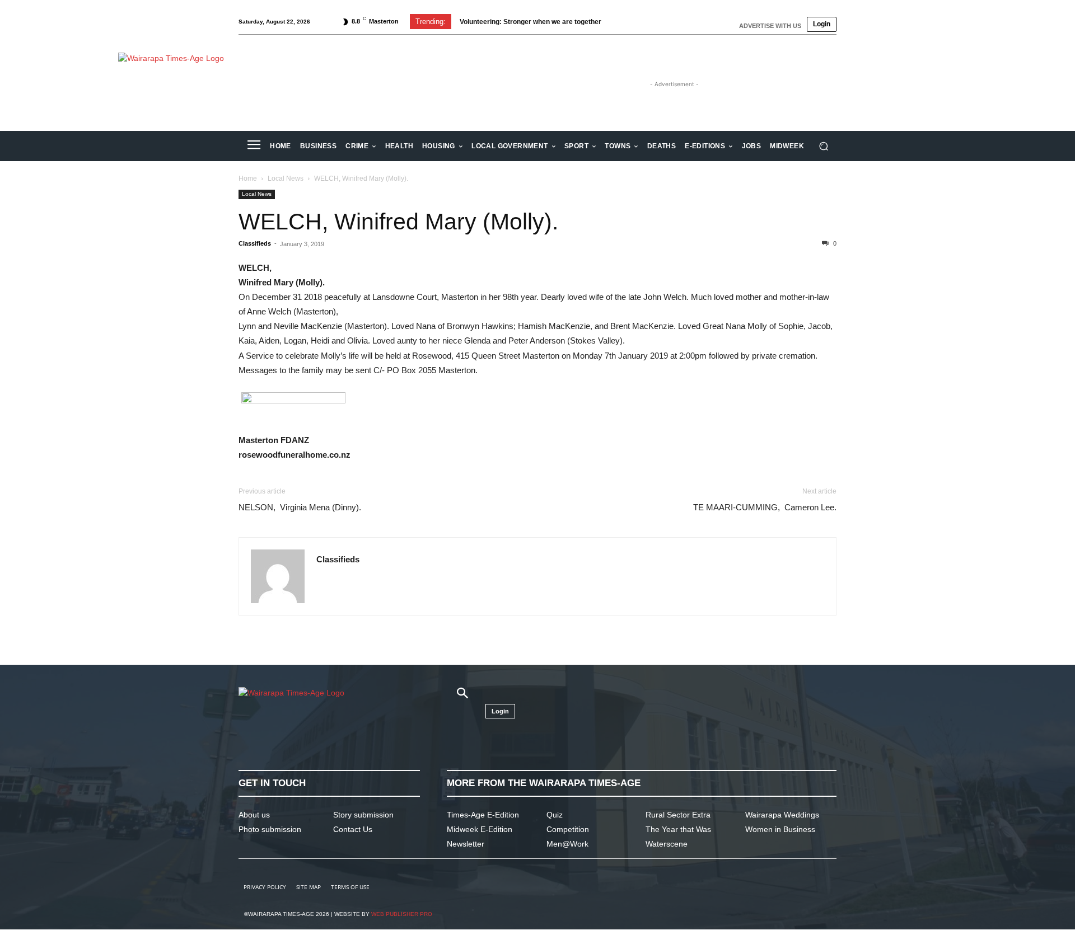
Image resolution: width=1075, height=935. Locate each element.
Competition (567, 829)
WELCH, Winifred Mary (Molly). (398, 221)
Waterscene (667, 843)
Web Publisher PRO (401, 914)
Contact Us (352, 829)
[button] (823, 146)
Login (821, 24)
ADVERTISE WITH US (770, 25)
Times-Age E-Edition (483, 814)
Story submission (363, 814)
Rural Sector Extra (678, 814)
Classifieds (255, 243)
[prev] (622, 22)
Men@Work (567, 843)
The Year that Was (678, 829)
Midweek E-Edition (479, 829)
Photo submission (270, 829)
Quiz (554, 814)
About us (254, 814)
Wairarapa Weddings (782, 814)
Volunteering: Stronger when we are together (530, 22)
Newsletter (465, 843)
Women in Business (780, 829)
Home (248, 178)
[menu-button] (254, 146)
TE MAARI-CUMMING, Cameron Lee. (764, 507)
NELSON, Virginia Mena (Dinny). (300, 507)
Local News (285, 178)
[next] (640, 22)
